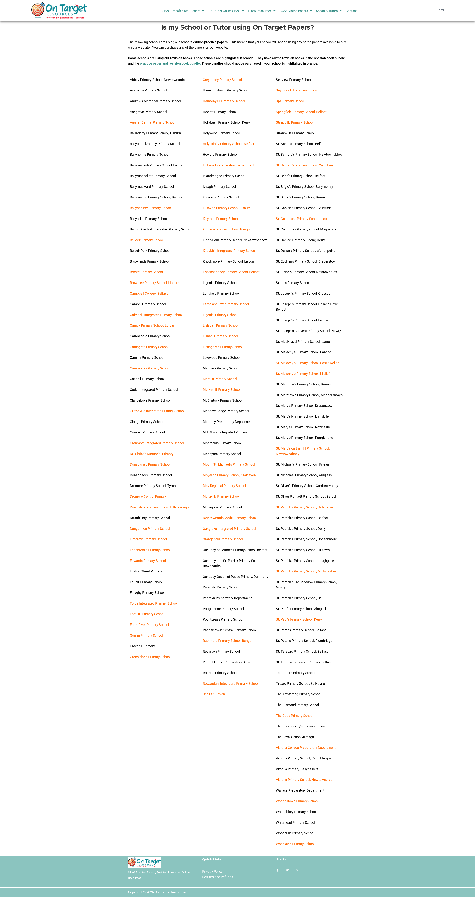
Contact (351, 11)
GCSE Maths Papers (294, 11)
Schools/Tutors (327, 11)
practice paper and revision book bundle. (171, 63)
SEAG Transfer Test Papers (181, 11)
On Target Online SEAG (224, 11)
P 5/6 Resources (260, 11)
